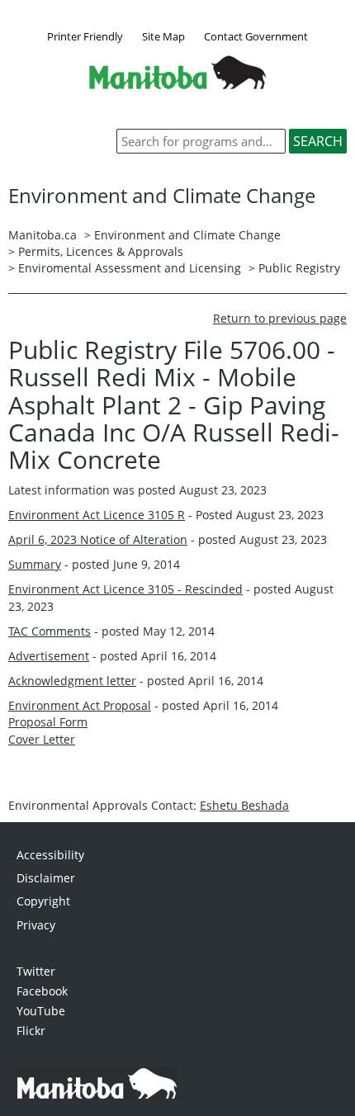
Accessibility (50, 855)
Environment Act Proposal (79, 705)
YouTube (41, 1011)
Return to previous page (280, 318)
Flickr (31, 1030)
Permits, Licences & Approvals (100, 251)
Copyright (43, 901)
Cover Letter (41, 739)
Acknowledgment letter (72, 680)
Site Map (163, 36)
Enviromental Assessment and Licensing (129, 268)
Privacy (36, 925)
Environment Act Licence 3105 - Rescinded (125, 589)
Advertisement (48, 656)
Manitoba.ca (42, 235)
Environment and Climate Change (187, 235)
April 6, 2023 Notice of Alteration (97, 539)
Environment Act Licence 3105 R (96, 515)
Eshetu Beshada (244, 805)
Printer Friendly (85, 36)
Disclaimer (46, 878)
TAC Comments (49, 631)
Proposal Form (48, 722)
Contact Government (256, 36)
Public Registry (299, 268)
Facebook (42, 991)
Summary (34, 564)
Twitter (36, 971)
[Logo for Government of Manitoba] (177, 84)
